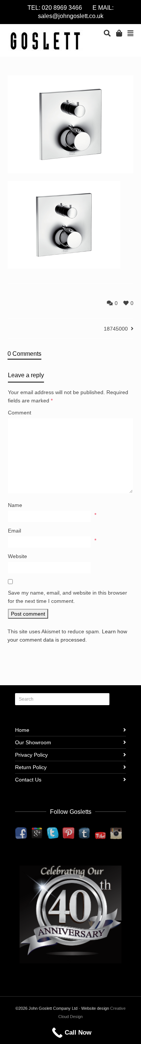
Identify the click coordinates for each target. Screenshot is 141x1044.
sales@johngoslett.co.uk (70, 16)
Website (17, 556)
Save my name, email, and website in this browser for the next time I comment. (67, 597)
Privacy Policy (31, 755)
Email (14, 531)
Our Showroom (33, 742)
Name (15, 505)
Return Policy (31, 767)
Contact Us (28, 780)
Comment (19, 413)
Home (22, 730)
